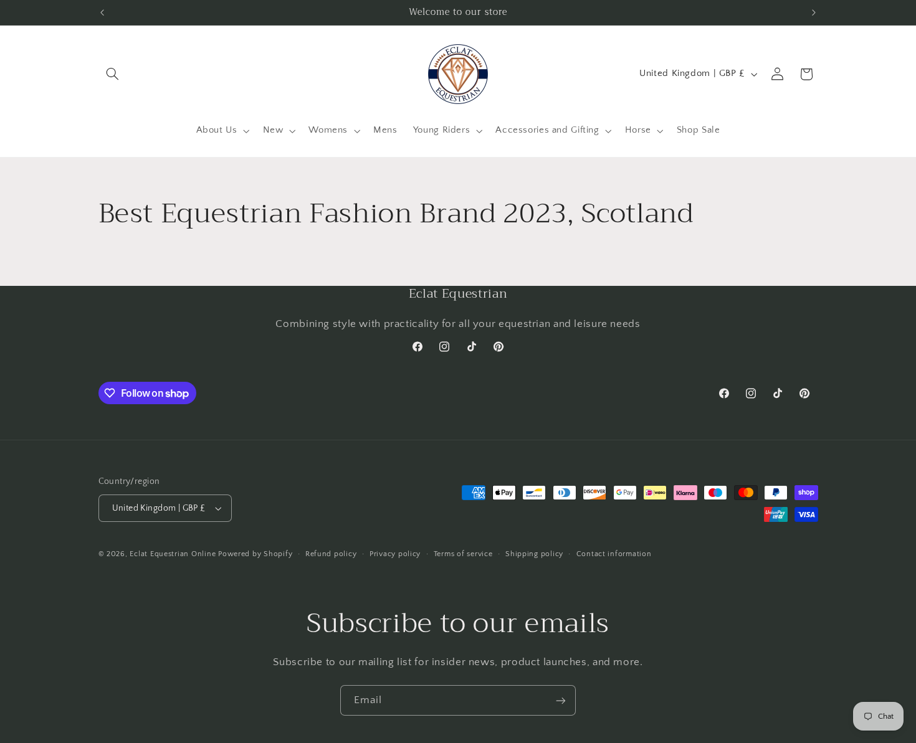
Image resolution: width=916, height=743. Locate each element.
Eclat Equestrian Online (173, 554)
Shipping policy (534, 554)
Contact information (614, 554)
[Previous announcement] (102, 12)
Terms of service (463, 554)
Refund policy (331, 554)
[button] (112, 74)
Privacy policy (395, 554)
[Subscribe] (560, 700)
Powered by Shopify (255, 554)
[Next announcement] (814, 12)
